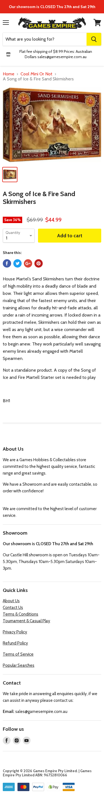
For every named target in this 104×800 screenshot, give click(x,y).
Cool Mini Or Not (36, 73)
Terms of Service (18, 654)
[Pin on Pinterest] (38, 263)
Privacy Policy (15, 631)
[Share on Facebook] (7, 263)
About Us (11, 600)
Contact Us (13, 607)
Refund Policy (15, 643)
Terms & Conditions (20, 614)
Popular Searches (18, 665)
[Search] (94, 39)
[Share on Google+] (28, 263)
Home (8, 73)
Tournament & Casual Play (26, 620)
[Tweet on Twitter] (17, 263)
